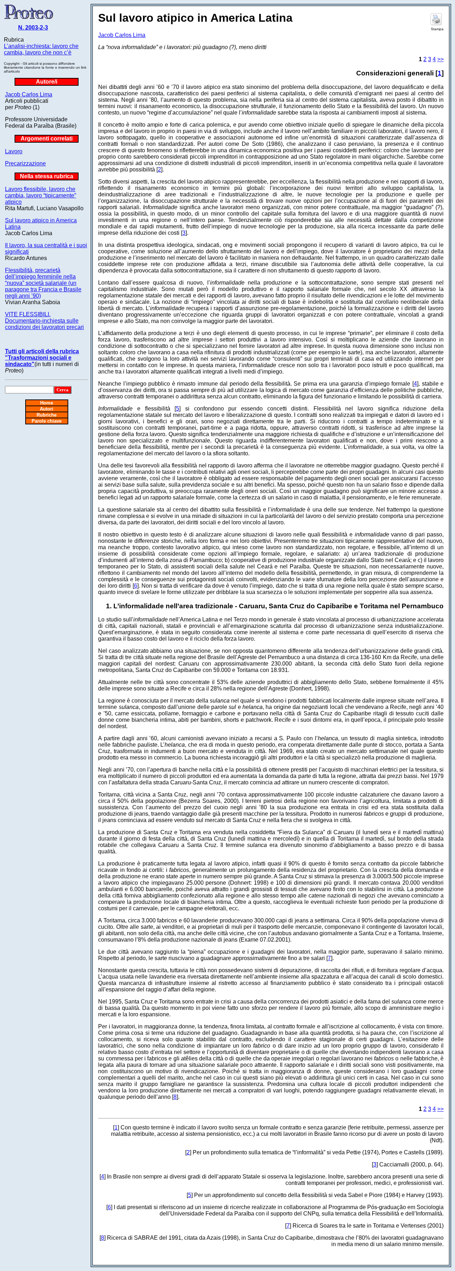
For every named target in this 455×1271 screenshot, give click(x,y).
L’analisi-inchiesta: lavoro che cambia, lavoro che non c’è (41, 49)
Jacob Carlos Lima (28, 94)
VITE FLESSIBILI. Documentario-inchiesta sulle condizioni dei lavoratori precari (44, 320)
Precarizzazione (25, 163)
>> (440, 59)
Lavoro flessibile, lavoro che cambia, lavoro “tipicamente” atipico (40, 195)
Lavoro (13, 151)
